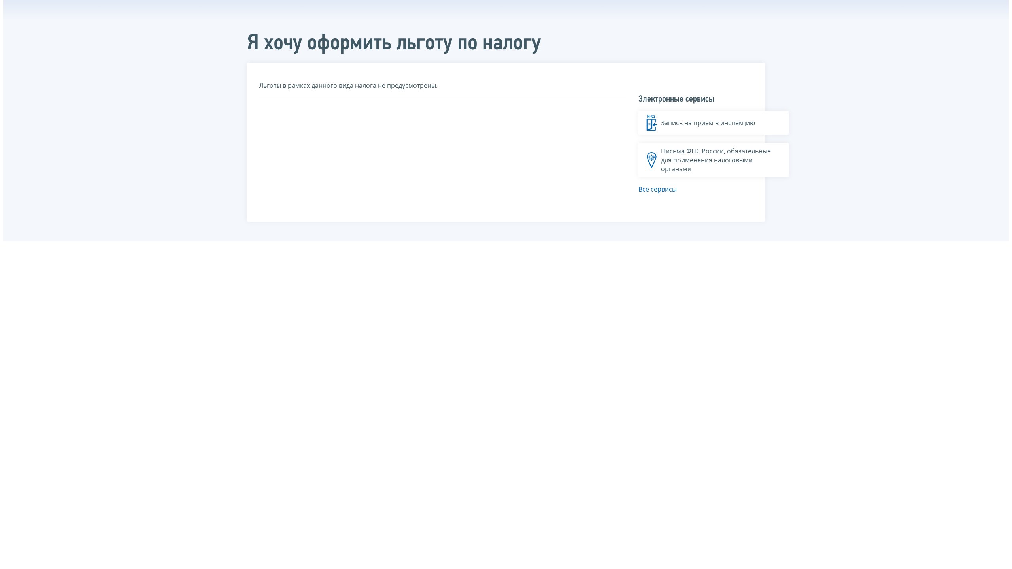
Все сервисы (657, 189)
